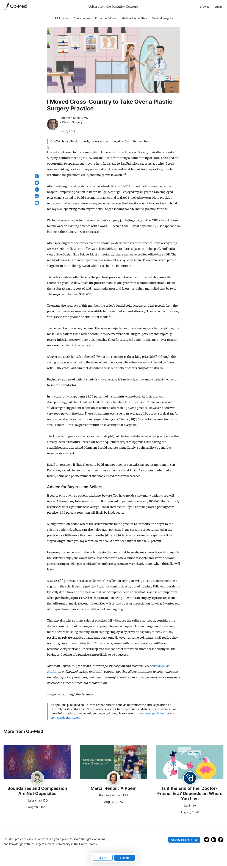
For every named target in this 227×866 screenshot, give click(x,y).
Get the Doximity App (184, 839)
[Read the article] (37, 762)
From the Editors (106, 18)
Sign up (124, 857)
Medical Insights (162, 18)
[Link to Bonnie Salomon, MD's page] (113, 778)
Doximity (190, 805)
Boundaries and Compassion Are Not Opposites (37, 791)
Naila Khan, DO (37, 800)
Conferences (82, 18)
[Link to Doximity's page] (189, 778)
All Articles (61, 18)
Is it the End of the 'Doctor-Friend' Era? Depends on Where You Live (189, 793)
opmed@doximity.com (66, 717)
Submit (218, 6)
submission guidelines (151, 713)
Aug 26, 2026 (25, 807)
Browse (204, 6)
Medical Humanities (134, 18)
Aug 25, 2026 (101, 801)
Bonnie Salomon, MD (113, 795)
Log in (102, 857)
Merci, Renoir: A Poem (114, 788)
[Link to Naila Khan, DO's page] (37, 778)
